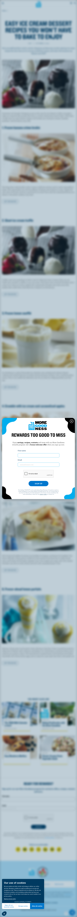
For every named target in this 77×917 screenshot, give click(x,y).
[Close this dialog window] (71, 421)
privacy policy (43, 494)
